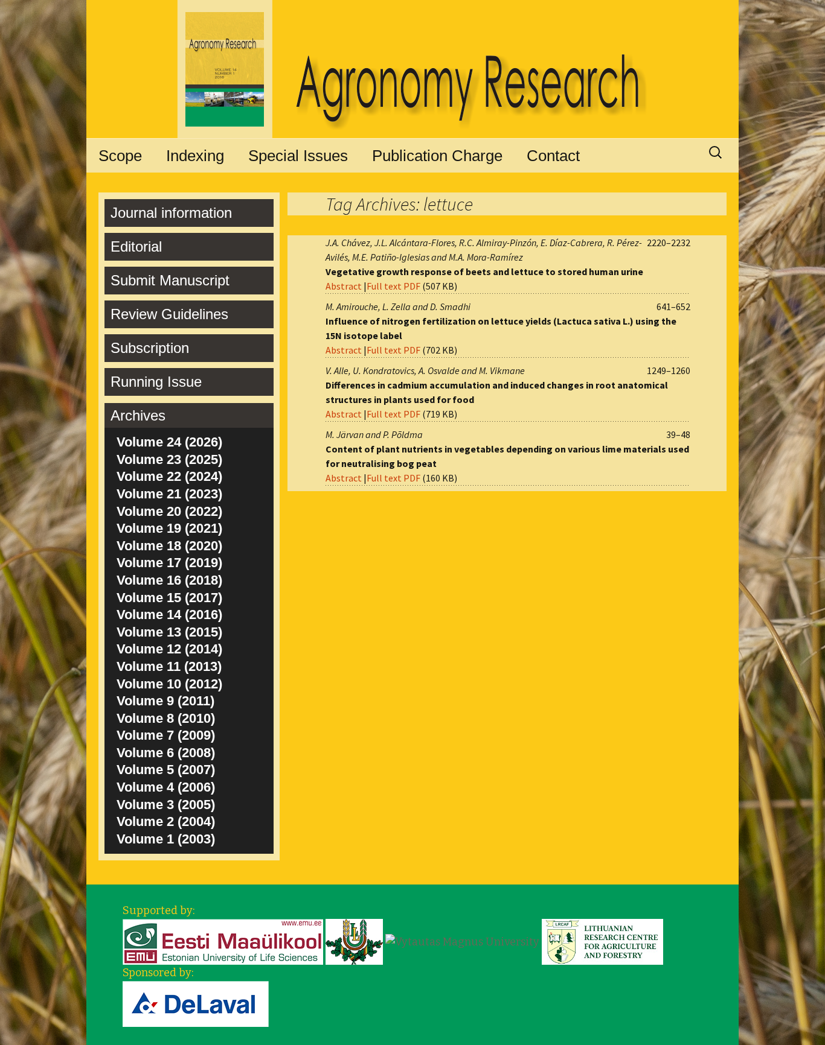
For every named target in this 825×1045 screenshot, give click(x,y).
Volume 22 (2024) (169, 476)
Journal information (171, 213)
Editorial (136, 246)
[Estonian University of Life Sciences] (223, 941)
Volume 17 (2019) (169, 562)
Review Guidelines (169, 314)
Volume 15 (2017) (169, 597)
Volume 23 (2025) (169, 459)
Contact (553, 156)
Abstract (344, 286)
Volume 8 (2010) (166, 718)
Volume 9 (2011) (165, 700)
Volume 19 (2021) (169, 528)
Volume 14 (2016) (169, 614)
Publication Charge (437, 156)
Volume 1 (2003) (166, 838)
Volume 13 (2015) (169, 632)
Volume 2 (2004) (166, 821)
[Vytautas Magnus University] (462, 941)
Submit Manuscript (170, 280)
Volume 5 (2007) (166, 769)
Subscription (150, 348)
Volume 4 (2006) (166, 787)
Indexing (195, 156)
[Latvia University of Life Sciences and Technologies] (354, 941)
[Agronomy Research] (412, 69)
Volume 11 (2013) (169, 666)
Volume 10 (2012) (169, 683)
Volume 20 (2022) (169, 511)
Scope (120, 156)
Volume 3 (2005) (166, 804)
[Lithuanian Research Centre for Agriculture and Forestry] (602, 941)
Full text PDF (393, 286)
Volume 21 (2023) (169, 493)
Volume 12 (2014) (169, 648)
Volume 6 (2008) (166, 752)
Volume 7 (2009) (166, 735)
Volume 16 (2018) (169, 580)
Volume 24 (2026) (169, 441)
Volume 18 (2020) (169, 545)
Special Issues (298, 156)
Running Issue (156, 381)
